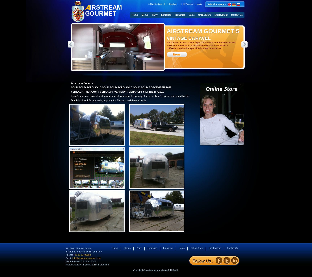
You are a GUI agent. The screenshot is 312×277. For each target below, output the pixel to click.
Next (244, 44)
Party (155, 15)
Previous (71, 44)
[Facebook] (219, 260)
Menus (145, 15)
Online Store (204, 15)
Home (135, 15)
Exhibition (166, 15)
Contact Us (237, 15)
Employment (221, 15)
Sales (192, 15)
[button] (155, 4)
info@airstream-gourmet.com (86, 258)
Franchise (180, 15)
